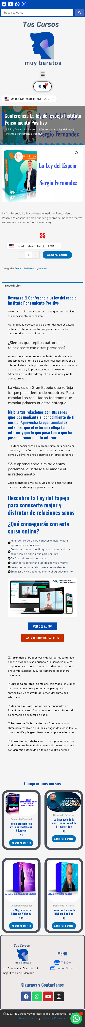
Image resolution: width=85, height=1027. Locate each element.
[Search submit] (79, 12)
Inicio (9, 129)
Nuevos (42, 268)
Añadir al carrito (57, 254)
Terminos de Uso (28, 1018)
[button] (42, 74)
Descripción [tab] (13, 285)
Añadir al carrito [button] (21, 843)
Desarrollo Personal (26, 129)
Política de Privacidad (53, 1018)
